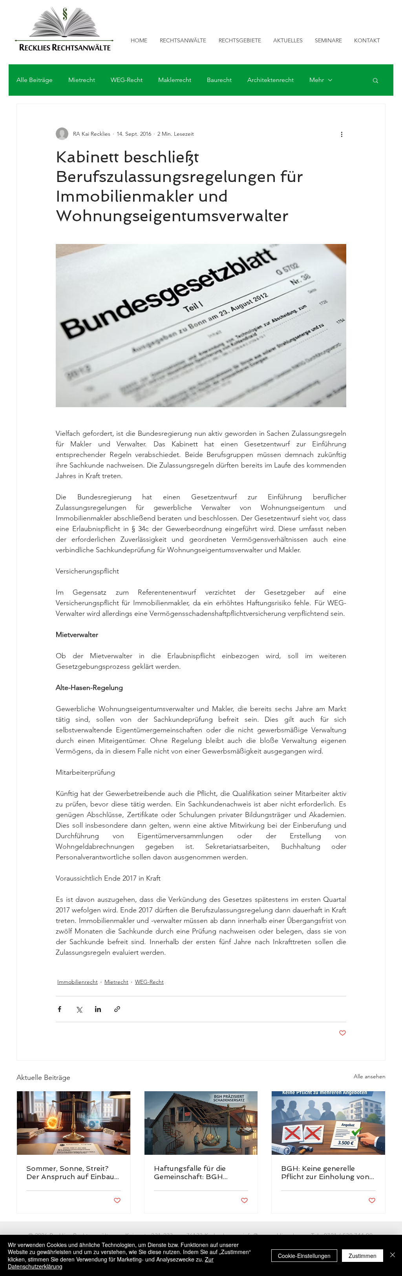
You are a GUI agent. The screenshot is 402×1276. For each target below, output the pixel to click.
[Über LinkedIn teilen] (98, 1009)
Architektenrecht (270, 80)
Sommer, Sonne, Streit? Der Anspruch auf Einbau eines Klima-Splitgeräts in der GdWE (70, 1172)
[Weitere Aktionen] (341, 133)
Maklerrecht (174, 80)
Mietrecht (81, 80)
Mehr (316, 80)
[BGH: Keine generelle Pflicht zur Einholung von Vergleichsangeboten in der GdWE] (328, 1123)
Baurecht (219, 80)
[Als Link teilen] (117, 1009)
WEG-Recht (127, 80)
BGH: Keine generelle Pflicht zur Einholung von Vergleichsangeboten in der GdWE (325, 1172)
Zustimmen (362, 1256)
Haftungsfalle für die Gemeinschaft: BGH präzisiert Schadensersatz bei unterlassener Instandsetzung (198, 1172)
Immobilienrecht (77, 981)
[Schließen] (392, 1255)
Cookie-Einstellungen (304, 1256)
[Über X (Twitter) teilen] (78, 1009)
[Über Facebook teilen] (59, 1009)
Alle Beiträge (34, 80)
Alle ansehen (370, 1076)
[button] (375, 80)
